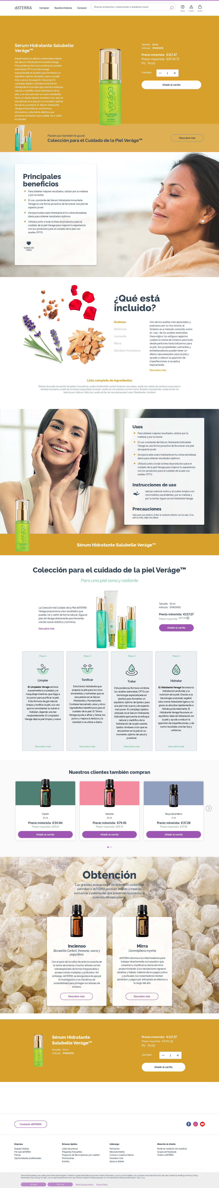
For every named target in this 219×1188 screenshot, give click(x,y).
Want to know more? (84, 1185)
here (143, 1178)
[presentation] (209, 808)
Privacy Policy (102, 1185)
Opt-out (60, 1184)
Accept (33, 1184)
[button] (108, 847)
